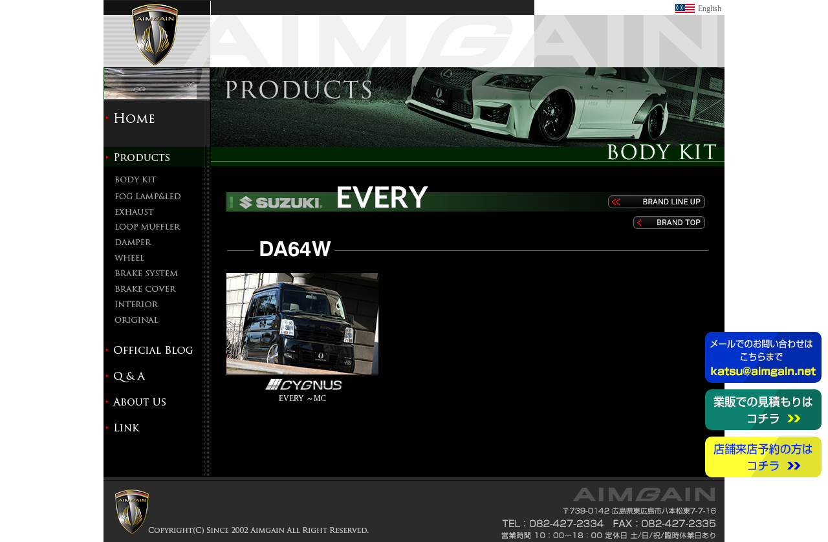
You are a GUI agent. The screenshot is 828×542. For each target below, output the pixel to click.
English (709, 8)
